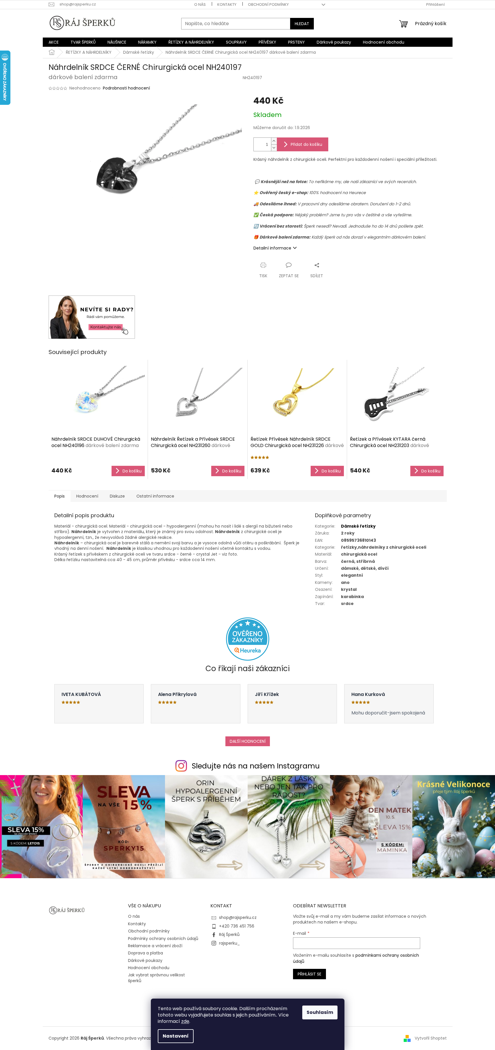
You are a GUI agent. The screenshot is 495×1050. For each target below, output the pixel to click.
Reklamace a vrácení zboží (155, 946)
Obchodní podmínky (268, 4)
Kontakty (226, 4)
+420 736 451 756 (236, 926)
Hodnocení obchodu (148, 968)
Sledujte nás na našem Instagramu (256, 766)
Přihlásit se (309, 974)
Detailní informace (272, 248)
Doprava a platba (145, 953)
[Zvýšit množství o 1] (274, 141)
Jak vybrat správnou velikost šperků (156, 977)
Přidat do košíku (306, 144)
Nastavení (176, 1036)
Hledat (302, 24)
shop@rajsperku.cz (238, 917)
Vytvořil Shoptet (431, 1038)
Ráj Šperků (229, 934)
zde (185, 1021)
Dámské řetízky (358, 526)
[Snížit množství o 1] (274, 147)
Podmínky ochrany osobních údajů (163, 938)
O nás (200, 4)
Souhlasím (320, 1012)
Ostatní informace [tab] (155, 496)
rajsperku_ (229, 943)
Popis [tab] (59, 496)
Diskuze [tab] (117, 496)
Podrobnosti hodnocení (126, 88)
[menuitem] (53, 42)
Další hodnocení (248, 741)
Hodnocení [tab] (87, 496)
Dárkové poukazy (145, 960)
